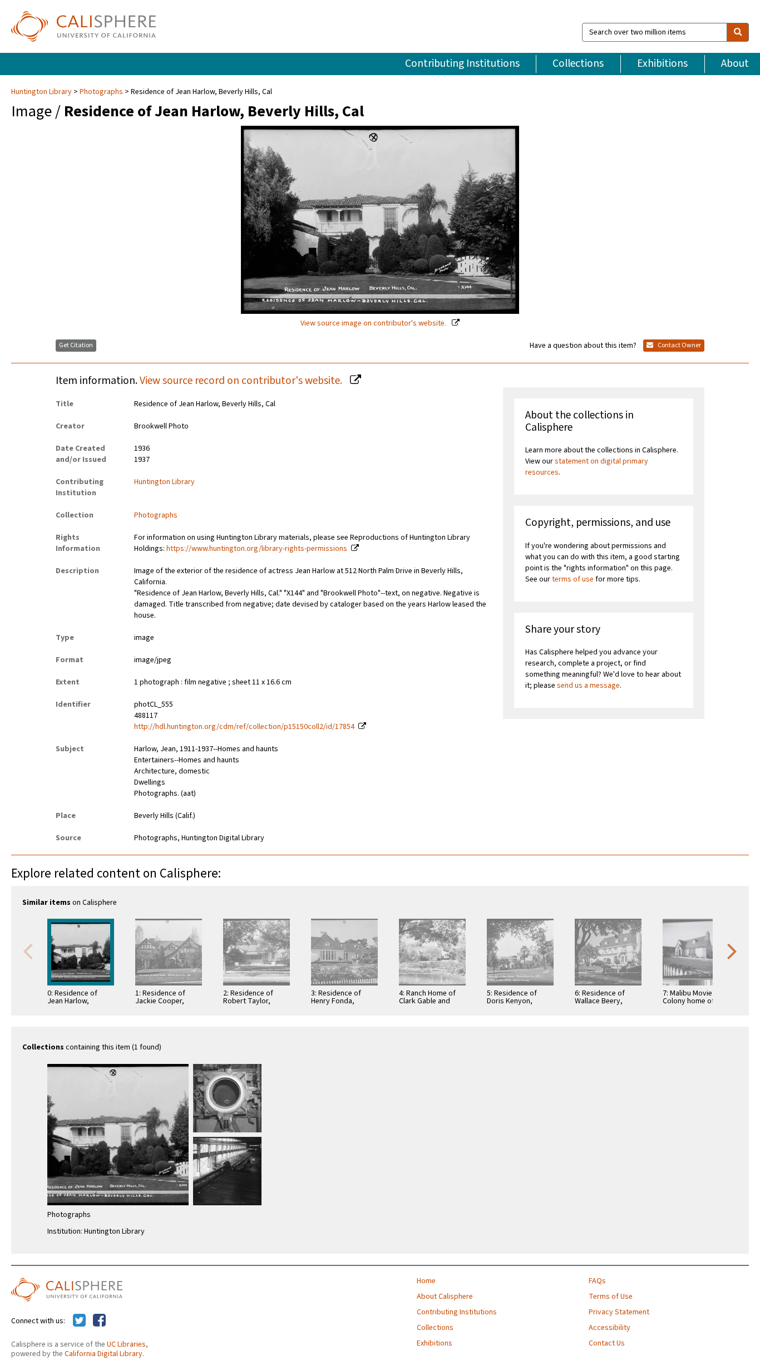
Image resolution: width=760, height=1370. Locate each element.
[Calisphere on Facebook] (99, 1321)
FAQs (597, 1281)
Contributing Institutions (462, 63)
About (735, 63)
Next (732, 950)
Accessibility (609, 1328)
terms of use (573, 579)
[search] (738, 32)
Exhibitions (662, 63)
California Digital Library (103, 1353)
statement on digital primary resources (586, 467)
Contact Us (607, 1343)
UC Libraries (126, 1344)
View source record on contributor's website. (242, 380)
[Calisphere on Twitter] (79, 1321)
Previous (27, 950)
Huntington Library (42, 91)
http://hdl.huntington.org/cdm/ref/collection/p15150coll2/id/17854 (244, 726)
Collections (578, 63)
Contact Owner (679, 345)
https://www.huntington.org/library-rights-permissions (256, 548)
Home (426, 1281)
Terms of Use (611, 1296)
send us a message (588, 685)
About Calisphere (445, 1296)
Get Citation (76, 345)
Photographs (101, 91)
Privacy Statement (619, 1312)
